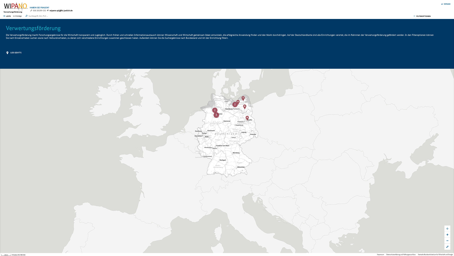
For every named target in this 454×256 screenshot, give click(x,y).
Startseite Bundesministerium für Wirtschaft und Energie (435, 254)
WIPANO (447, 4)
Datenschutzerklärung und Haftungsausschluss (401, 254)
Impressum (380, 254)
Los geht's (15, 52)
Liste (8, 16)
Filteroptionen (423, 16)
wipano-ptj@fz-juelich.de (61, 10)
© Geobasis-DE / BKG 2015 (18, 255)
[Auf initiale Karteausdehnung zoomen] (447, 247)
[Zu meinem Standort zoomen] (447, 228)
